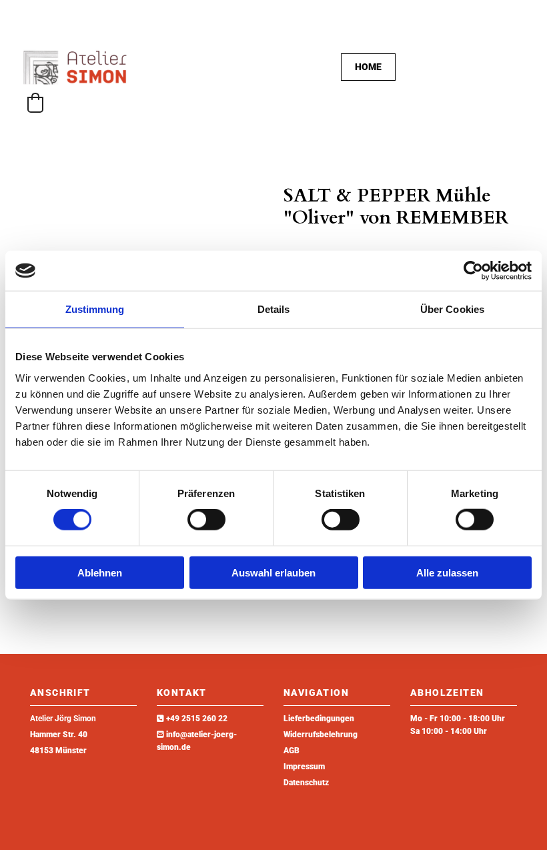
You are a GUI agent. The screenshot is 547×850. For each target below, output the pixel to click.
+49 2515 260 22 (196, 718)
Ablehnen (99, 572)
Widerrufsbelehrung (321, 734)
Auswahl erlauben (273, 572)
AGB (292, 750)
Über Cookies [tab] (452, 309)
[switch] (206, 519)
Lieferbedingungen (319, 718)
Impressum (304, 766)
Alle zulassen (447, 572)
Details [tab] (273, 309)
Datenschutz (306, 782)
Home (368, 66)
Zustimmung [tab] (95, 309)
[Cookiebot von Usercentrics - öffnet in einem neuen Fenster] (473, 271)
